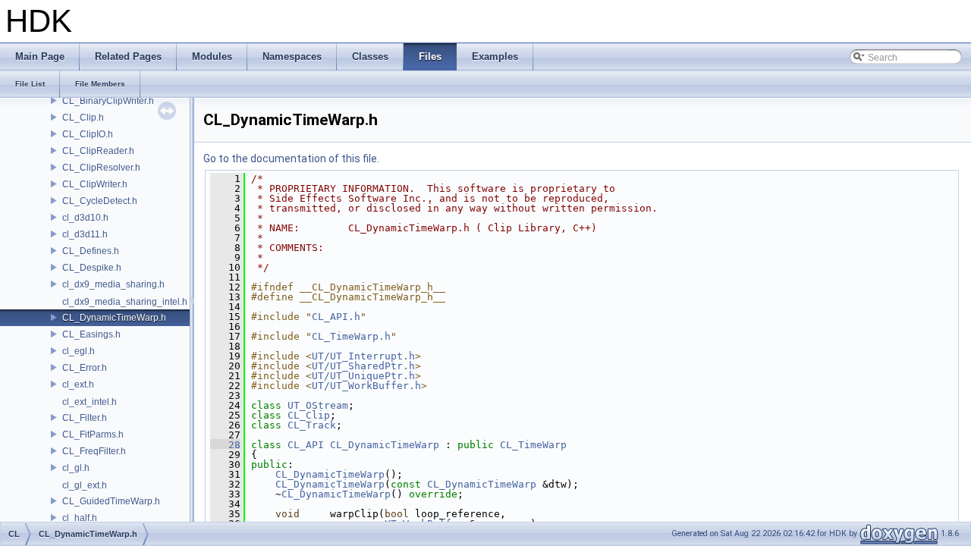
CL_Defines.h (90, 251)
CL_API (306, 444)
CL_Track (312, 425)
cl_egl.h (78, 351)
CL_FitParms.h (93, 434)
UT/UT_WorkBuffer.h (366, 385)
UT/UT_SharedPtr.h (363, 366)
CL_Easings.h (91, 334)
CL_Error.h (84, 367)
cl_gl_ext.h (84, 485)
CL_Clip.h (83, 117)
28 (225, 444)
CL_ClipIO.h (87, 134)
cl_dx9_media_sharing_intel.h (124, 302)
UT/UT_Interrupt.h (363, 356)
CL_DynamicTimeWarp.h (114, 317)
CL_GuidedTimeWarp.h (111, 501)
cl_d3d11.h (85, 234)
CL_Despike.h (91, 267)
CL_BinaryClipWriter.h (108, 101)
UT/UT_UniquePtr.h (363, 375)
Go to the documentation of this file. (291, 158)
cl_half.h (79, 518)
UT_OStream (318, 405)
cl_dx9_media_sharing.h (113, 284)
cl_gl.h (76, 468)
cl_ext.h (78, 384)
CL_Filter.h (84, 418)
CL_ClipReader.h (98, 151)
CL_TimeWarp (533, 444)
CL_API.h (336, 316)
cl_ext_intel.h (89, 402)
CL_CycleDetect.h (99, 201)
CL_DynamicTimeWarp (384, 444)
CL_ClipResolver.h (101, 167)
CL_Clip (309, 415)
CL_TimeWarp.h (351, 336)
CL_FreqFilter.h (94, 451)
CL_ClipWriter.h (94, 184)
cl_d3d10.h (85, 217)
